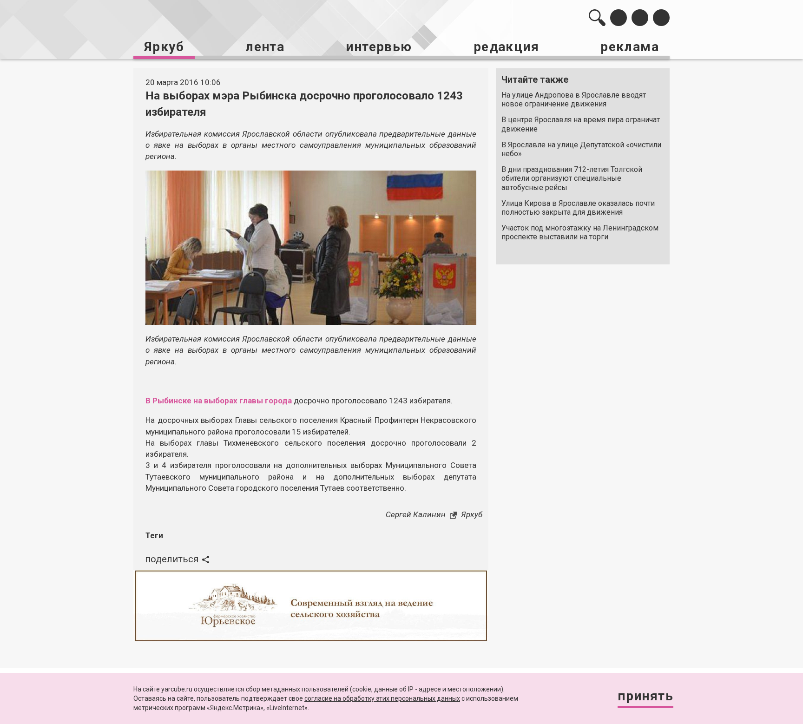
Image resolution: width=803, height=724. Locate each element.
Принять (645, 696)
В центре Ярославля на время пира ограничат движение (580, 124)
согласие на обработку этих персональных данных (382, 698)
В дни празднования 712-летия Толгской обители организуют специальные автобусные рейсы (571, 178)
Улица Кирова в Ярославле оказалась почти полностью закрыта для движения (578, 208)
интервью (379, 46)
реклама (629, 46)
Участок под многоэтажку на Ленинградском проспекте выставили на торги (579, 232)
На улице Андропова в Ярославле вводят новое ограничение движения (573, 99)
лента (264, 46)
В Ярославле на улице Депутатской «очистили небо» (581, 149)
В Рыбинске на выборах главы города (218, 400)
